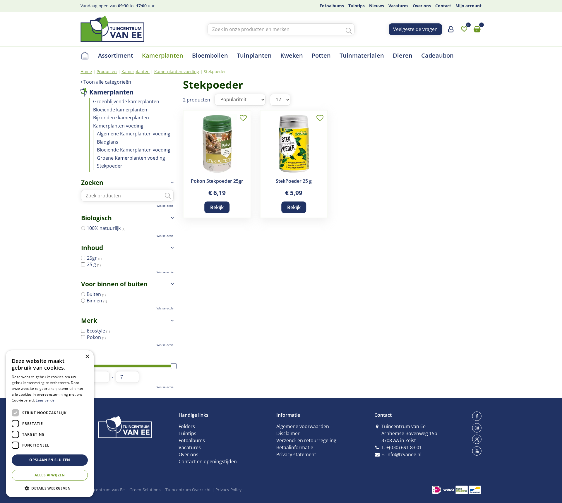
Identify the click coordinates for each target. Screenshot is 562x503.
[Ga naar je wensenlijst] (464, 29)
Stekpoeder (109, 166)
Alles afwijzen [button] (50, 475)
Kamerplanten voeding (118, 126)
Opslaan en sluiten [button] (49, 459)
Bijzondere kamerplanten (121, 117)
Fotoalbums (192, 440)
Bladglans (107, 142)
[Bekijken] (477, 29)
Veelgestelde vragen (415, 29)
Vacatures (190, 447)
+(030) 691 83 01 (404, 447)
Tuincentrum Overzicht (188, 489)
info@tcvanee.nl (404, 454)
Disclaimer (288, 433)
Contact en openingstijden (208, 461)
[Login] (450, 31)
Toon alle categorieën (107, 82)
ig (477, 428)
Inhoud (92, 248)
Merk (89, 320)
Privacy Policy (228, 489)
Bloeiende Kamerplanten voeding (133, 150)
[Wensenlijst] (464, 29)
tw (477, 439)
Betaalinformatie (294, 447)
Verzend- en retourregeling (306, 440)
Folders (187, 426)
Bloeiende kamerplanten (120, 110)
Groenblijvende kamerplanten (126, 101)
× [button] (87, 356)
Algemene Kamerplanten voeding (133, 134)
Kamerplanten (111, 92)
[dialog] (50, 423)
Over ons (188, 454)
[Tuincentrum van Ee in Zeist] (112, 29)
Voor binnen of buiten (114, 284)
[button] (50, 488)
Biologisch (96, 218)
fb (477, 416)
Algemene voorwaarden (302, 426)
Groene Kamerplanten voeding (131, 158)
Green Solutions (145, 489)
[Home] (84, 55)
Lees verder (46, 400)
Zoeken (92, 182)
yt (477, 451)
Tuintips (187, 433)
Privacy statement (296, 454)
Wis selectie (165, 206)
